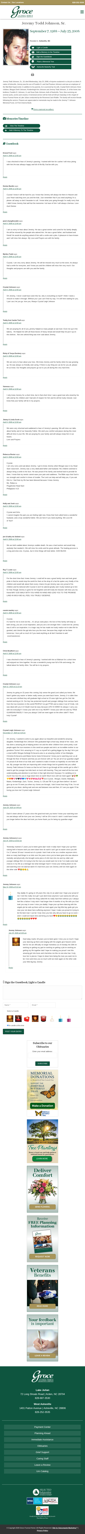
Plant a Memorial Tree (45, 62)
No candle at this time (16, 1025)
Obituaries (42, 1446)
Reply (5, 177)
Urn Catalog (42, 1471)
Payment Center (42, 1427)
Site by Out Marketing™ (65, 1528)
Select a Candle (13, 1011)
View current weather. (43, 109)
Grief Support (42, 1452)
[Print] (32, 74)
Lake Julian (42, 1390)
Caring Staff (42, 1458)
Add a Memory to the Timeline (47, 52)
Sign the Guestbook (44, 57)
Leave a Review (42, 1465)
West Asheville (42, 1404)
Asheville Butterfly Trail (46, 67)
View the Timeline (16, 126)
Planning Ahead (42, 1433)
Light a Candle (42, 48)
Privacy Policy (42, 1531)
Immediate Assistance (42, 1439)
